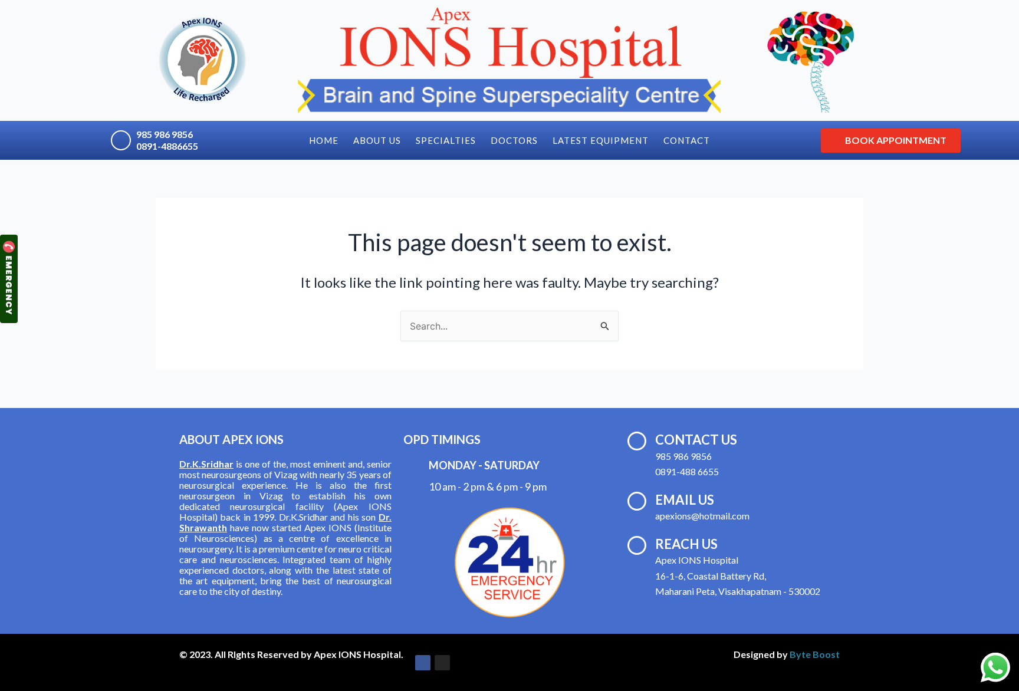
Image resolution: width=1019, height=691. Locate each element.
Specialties (446, 140)
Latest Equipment (601, 140)
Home (323, 140)
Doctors (514, 140)
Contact (686, 140)
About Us (377, 140)
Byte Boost (815, 654)
